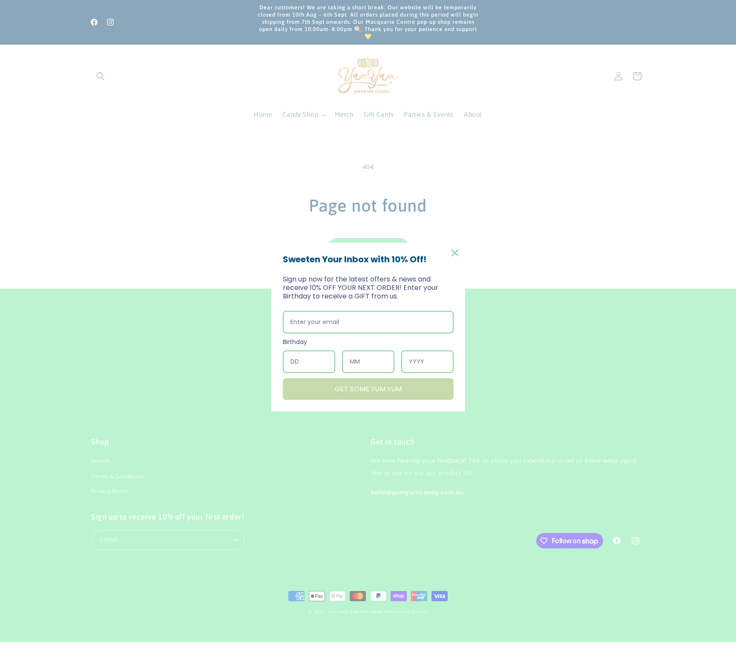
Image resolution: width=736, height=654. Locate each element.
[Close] (455, 253)
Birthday (295, 342)
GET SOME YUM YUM (368, 389)
